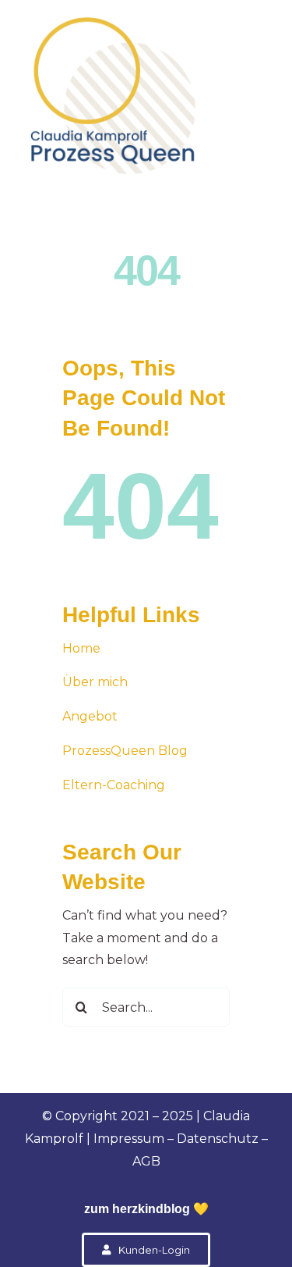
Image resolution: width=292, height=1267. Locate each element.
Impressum (128, 1138)
